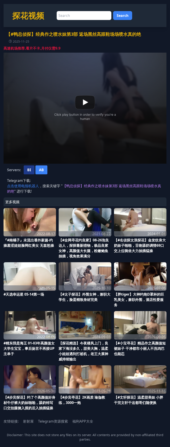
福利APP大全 (82, 421)
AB (41, 169)
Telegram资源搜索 (53, 421)
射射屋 (28, 421)
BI (29, 169)
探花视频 (28, 15)
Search (123, 15)
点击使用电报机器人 (23, 185)
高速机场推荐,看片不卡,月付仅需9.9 (32, 48)
